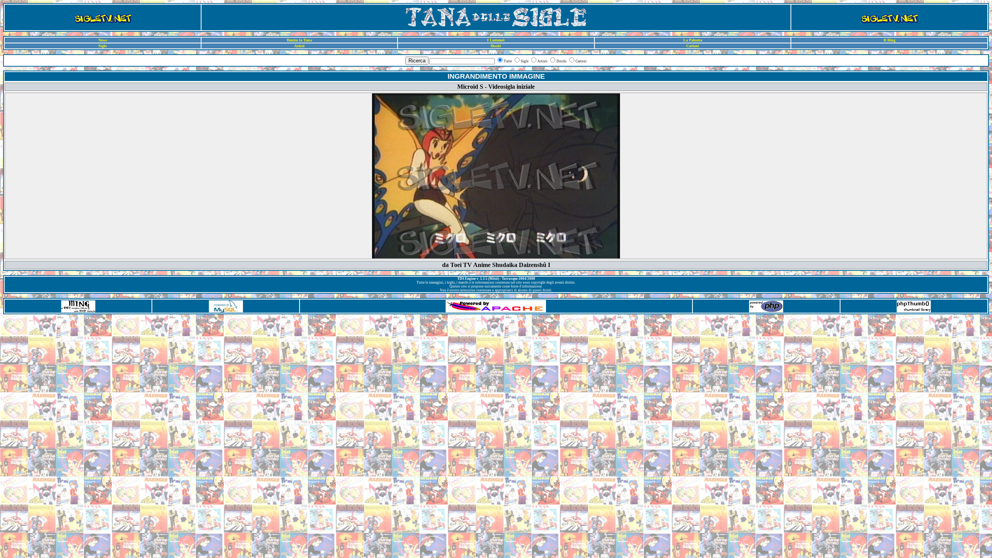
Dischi (496, 46)
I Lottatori (496, 40)
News (102, 40)
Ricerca (416, 61)
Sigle (102, 46)
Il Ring (890, 40)
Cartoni (692, 46)
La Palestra (692, 40)
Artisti (299, 46)
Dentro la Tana (299, 40)
